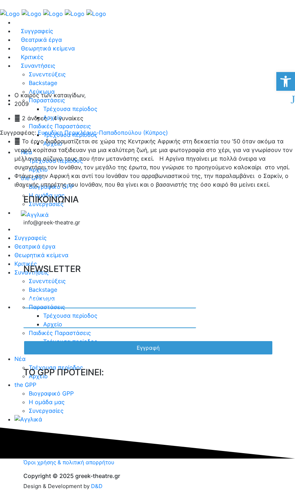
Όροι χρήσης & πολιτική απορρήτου (68, 462)
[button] (285, 81)
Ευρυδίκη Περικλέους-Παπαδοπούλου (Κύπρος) (102, 132)
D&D (97, 486)
